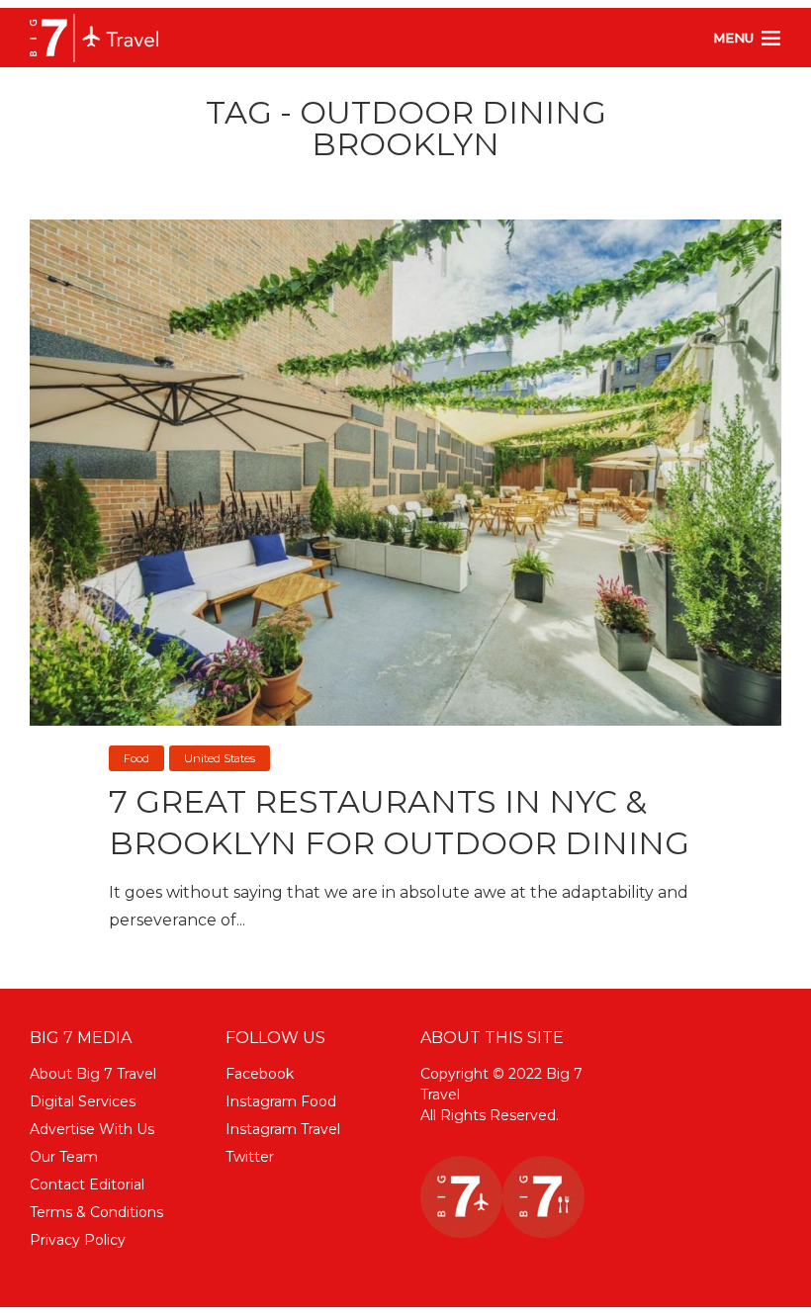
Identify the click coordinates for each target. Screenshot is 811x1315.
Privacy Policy (78, 1240)
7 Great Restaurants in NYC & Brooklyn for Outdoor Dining (399, 822)
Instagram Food (280, 1101)
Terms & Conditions (96, 1212)
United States (219, 758)
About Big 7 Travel (93, 1074)
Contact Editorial (87, 1184)
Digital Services (82, 1101)
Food (136, 758)
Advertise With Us (92, 1129)
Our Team (64, 1157)
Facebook (259, 1074)
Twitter (249, 1157)
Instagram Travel (282, 1129)
